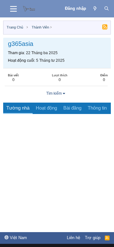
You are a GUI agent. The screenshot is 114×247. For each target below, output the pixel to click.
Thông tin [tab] (97, 108)
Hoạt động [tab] (46, 108)
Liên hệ (73, 237)
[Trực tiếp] (95, 8)
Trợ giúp (92, 237)
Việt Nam (18, 237)
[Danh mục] (13, 9)
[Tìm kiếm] (106, 8)
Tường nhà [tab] (17, 108)
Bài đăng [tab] (72, 108)
